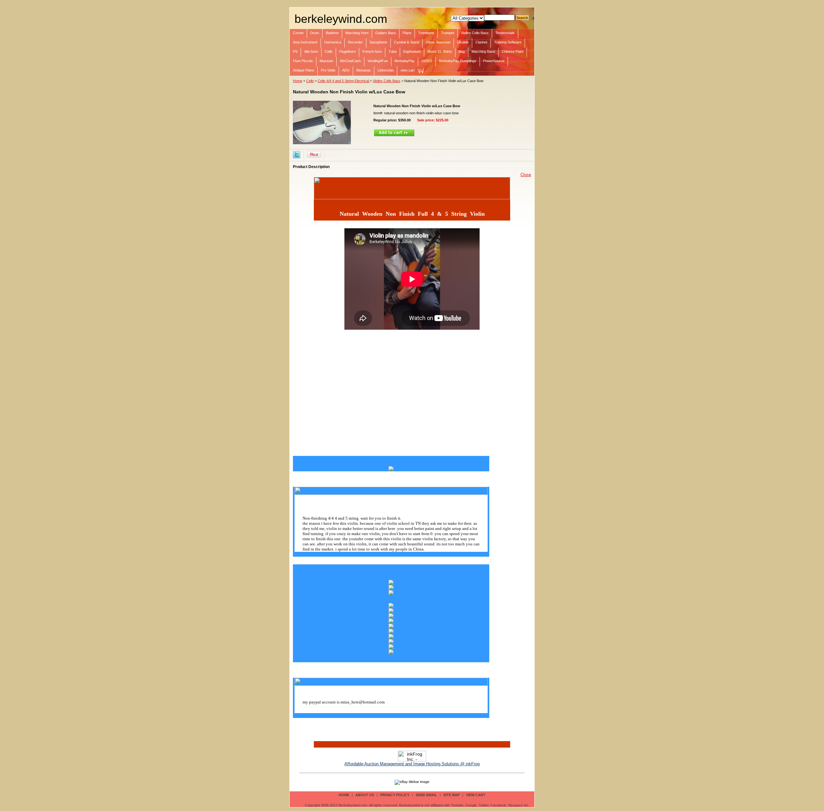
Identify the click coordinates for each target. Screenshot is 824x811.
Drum (314, 33)
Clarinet (481, 42)
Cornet (298, 33)
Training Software (507, 42)
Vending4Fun (378, 61)
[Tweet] (296, 154)
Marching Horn (357, 33)
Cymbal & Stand (406, 42)
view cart (407, 70)
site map (451, 795)
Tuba (393, 51)
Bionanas (363, 70)
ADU (346, 70)
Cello (328, 51)
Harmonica (332, 42)
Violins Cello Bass (475, 33)
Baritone (332, 33)
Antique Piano (303, 70)
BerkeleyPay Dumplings (457, 61)
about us (364, 795)
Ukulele (463, 42)
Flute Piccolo (303, 61)
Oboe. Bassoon (438, 42)
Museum (326, 61)
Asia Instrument (305, 42)
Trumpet (447, 33)
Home (297, 81)
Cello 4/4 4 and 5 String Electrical (344, 81)
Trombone (426, 33)
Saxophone (378, 42)
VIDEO (426, 61)
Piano (407, 33)
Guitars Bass (385, 33)
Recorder (355, 42)
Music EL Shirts (439, 51)
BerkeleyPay (405, 61)
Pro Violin (328, 70)
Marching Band (483, 51)
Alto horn (311, 51)
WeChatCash (350, 61)
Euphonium (412, 51)
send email (426, 795)
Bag (462, 51)
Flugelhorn (347, 51)
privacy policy (394, 795)
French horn (372, 51)
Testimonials (505, 33)
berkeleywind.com (341, 18)
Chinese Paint (512, 51)
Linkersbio (386, 70)
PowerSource (493, 61)
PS (295, 51)
